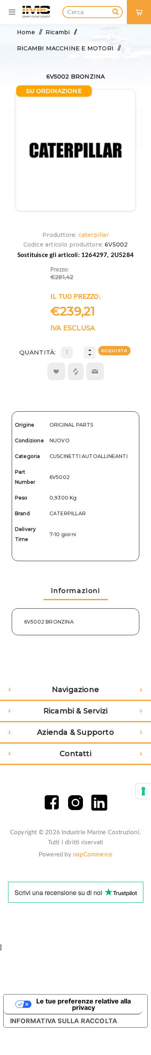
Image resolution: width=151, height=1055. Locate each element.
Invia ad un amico (95, 371)
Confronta (76, 371)
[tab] (75, 591)
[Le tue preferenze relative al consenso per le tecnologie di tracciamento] (143, 791)
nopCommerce (92, 855)
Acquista (114, 350)
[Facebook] (51, 802)
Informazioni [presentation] (75, 591)
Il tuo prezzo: (75, 296)
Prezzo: (59, 270)
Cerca (115, 10)
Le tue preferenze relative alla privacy (83, 1004)
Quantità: (37, 352)
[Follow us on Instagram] (75, 802)
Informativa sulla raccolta (63, 1021)
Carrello (142, 6)
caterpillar (94, 234)
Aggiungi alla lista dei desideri (56, 371)
